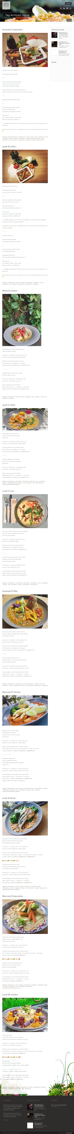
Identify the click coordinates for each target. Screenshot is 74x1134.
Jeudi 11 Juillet (8, 405)
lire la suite (5, 1120)
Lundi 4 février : (9, 798)
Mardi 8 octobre (9, 290)
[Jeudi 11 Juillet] (25, 432)
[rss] (64, 7)
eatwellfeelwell (29, 282)
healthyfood (41, 136)
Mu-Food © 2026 (6, 1132)
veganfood (19, 584)
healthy (24, 684)
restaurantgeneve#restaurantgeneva (33, 138)
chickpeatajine (19, 481)
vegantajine (35, 284)
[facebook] (61, 7)
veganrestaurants (40, 140)
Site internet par (65, 1132)
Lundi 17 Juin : (8, 491)
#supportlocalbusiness (12, 136)
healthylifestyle (33, 583)
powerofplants (22, 138)
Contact (69, 20)
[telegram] (70, 7)
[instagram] (67, 7)
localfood (18, 396)
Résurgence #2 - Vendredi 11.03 (63, 51)
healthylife (36, 684)
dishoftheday (22, 282)
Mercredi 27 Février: (11, 692)
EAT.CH (16, 750)
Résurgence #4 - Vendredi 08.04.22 (63, 33)
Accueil (68, 3)
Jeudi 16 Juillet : (9, 146)
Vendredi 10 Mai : (10, 591)
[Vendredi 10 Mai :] (25, 630)
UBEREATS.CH (31, 750)
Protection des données (15, 1132)
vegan (10, 140)
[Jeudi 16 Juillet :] (25, 185)
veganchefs (14, 140)
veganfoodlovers (21, 140)
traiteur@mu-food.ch (56, 1106)
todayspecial (5, 140)
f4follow (27, 136)
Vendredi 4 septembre (12, 29)
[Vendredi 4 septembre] (25, 68)
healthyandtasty (26, 583)
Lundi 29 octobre (10, 994)
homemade (42, 684)
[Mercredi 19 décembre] (25, 935)
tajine (43, 138)
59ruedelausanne (21, 136)
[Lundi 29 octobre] (25, 1033)
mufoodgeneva (6, 138)
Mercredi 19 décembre (12, 896)
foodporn (32, 136)
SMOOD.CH (22, 750)
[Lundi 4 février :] (25, 837)
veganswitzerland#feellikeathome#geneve (11, 484)
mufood (46, 136)
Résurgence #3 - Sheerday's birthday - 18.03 (64, 43)
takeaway (15, 284)
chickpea (26, 788)
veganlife (34, 140)
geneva (36, 136)
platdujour (16, 138)
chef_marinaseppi (19, 788)
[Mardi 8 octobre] (21, 348)
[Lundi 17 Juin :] (25, 530)
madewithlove (36, 282)
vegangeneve (28, 140)
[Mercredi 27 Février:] (25, 727)
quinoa (42, 396)
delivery (17, 282)
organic (11, 138)
